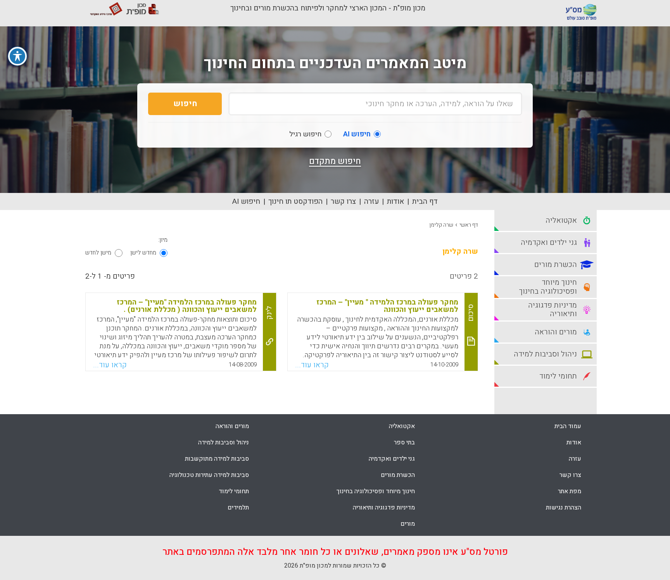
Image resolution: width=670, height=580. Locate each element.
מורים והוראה (232, 426)
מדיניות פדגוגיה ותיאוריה (384, 507)
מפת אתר (569, 491)
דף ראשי (468, 225)
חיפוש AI (246, 201)
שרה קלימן (441, 225)
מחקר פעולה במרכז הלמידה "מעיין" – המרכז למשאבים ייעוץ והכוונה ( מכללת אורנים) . (187, 306)
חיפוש (185, 104)
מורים (408, 523)
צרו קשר (343, 201)
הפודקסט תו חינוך (295, 201)
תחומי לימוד (234, 491)
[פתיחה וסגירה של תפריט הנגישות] (17, 56)
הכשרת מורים (398, 475)
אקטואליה (402, 426)
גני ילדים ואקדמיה (392, 458)
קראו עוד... (312, 365)
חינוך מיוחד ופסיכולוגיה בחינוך (376, 491)
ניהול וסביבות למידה (223, 442)
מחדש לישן (143, 252)
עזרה (371, 201)
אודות (395, 201)
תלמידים (238, 507)
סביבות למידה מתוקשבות (217, 458)
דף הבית (425, 201)
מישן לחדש (98, 252)
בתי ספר (404, 442)
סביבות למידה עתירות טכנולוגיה (209, 475)
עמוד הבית (567, 426)
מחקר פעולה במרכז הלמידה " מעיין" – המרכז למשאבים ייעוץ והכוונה (387, 306)
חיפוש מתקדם (335, 161)
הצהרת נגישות (563, 507)
